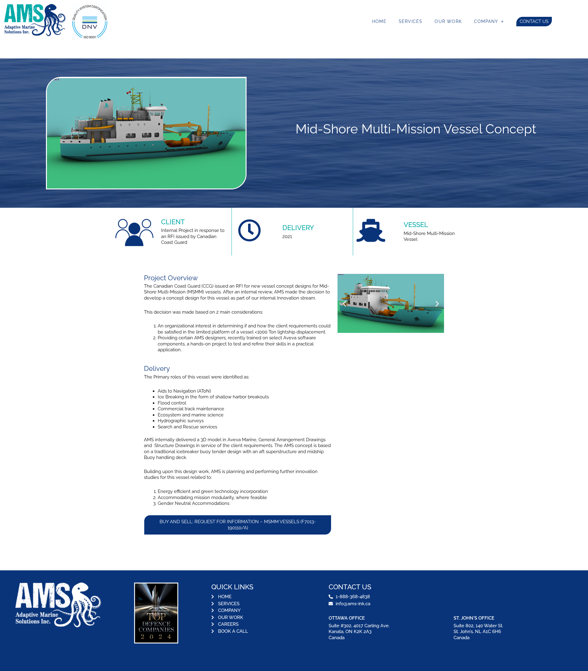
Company (486, 21)
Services (411, 21)
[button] (344, 303)
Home (379, 21)
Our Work (448, 21)
